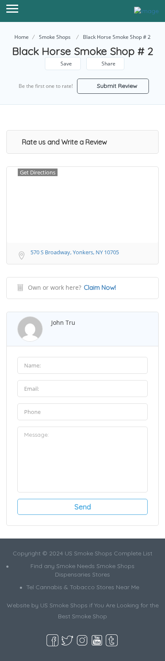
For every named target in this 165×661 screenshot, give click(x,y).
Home (21, 37)
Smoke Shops (55, 37)
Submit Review (116, 86)
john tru (63, 322)
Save (65, 63)
